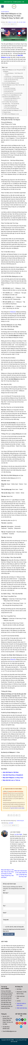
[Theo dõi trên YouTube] (22, 1023)
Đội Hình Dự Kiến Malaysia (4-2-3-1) (12, 98)
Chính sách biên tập (22, 1008)
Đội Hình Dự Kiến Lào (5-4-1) (11, 100)
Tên (4, 905)
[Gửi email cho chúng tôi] (22, 1019)
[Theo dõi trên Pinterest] (17, 1023)
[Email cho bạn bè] (14, 815)
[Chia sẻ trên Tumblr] (19, 815)
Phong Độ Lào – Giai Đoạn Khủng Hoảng (14, 76)
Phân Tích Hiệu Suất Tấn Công (11, 79)
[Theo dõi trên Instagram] (17, 1019)
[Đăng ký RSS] (19, 1023)
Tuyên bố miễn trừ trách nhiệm (17, 808)
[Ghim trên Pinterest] (16, 815)
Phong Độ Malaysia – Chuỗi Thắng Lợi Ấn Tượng (14, 74)
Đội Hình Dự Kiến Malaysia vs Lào (11, 96)
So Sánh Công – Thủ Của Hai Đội (11, 103)
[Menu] (2, 6)
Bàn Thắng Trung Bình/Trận (11, 105)
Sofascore (13, 312)
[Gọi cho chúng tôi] (25, 1019)
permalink (11, 822)
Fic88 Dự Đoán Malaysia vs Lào (11, 114)
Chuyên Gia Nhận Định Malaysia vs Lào (12, 110)
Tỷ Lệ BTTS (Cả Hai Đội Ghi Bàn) (12, 108)
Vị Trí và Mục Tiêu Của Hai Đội (10, 102)
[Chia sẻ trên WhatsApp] (8, 815)
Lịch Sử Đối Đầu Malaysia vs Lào (11, 83)
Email (5, 912)
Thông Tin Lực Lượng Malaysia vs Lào (12, 95)
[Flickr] (25, 1023)
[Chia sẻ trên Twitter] (11, 815)
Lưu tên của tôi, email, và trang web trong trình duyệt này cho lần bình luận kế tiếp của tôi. (14, 929)
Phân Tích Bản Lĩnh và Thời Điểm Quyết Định (14, 78)
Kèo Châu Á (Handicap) (10, 88)
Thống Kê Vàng (6, 112)
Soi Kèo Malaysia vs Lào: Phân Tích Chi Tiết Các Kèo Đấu (13, 85)
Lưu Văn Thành (22, 22)
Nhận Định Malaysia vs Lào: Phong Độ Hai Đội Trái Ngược (14, 70)
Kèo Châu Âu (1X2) (9, 91)
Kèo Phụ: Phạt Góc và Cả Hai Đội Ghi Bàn (13, 93)
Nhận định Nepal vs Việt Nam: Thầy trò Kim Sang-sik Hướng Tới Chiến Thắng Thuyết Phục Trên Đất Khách (7, 873)
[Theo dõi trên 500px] (21, 1026)
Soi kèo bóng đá (5, 11)
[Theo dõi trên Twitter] (19, 1019)
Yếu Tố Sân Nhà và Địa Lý (10, 81)
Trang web (6, 919)
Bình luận (6, 893)
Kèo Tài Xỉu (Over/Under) (10, 89)
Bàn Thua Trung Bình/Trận (10, 107)
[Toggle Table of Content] (23, 67)
